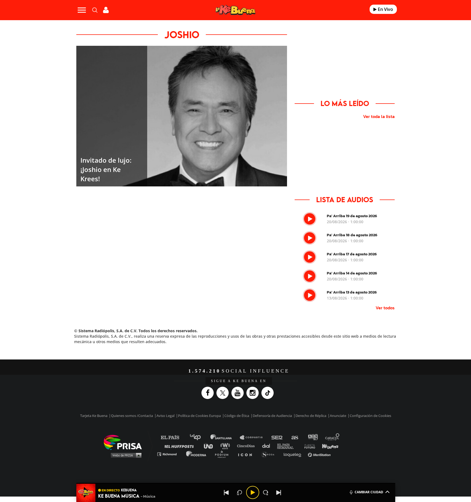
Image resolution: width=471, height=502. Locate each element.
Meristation (320, 453)
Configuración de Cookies (370, 415)
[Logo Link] (235, 10)
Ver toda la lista (379, 116)
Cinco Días (247, 445)
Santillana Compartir (253, 437)
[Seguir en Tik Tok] (268, 393)
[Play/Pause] (252, 492)
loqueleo (294, 453)
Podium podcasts (223, 453)
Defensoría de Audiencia (272, 415)
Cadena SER (277, 437)
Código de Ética (236, 415)
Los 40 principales (199, 437)
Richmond (170, 453)
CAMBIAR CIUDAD (369, 492)
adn (312, 437)
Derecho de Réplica (310, 415)
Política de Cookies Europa (199, 415)
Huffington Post (180, 445)
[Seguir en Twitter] (223, 393)
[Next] (278, 492)
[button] (235, 483)
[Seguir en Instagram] (253, 393)
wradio (226, 445)
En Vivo (385, 9)
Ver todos (385, 307)
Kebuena (327, 445)
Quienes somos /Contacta (132, 415)
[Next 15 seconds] (265, 492)
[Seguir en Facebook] (208, 393)
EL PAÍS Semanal (288, 445)
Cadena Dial (268, 445)
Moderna (196, 453)
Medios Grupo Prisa (124, 455)
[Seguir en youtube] (238, 393)
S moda (269, 453)
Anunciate (338, 415)
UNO (211, 445)
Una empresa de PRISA (124, 442)
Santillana (224, 437)
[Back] (226, 492)
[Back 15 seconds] (239, 492)
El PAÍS (173, 437)
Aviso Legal (165, 415)
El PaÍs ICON (247, 453)
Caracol (332, 437)
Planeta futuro (308, 445)
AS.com (294, 437)
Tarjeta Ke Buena (93, 415)
